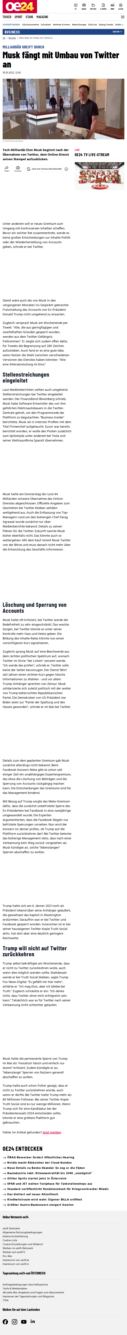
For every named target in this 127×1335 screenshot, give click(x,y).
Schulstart (46, 24)
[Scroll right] (122, 25)
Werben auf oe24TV (14, 1252)
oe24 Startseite (11, 1228)
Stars (29, 17)
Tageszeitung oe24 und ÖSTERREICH (24, 1273)
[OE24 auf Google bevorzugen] (66, 169)
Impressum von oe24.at (16, 1260)
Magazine (42, 17)
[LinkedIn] (33, 1321)
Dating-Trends (106, 24)
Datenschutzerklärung (15, 1236)
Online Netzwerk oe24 (16, 1217)
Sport (18, 17)
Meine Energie (79, 24)
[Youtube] (23, 1321)
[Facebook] (5, 1321)
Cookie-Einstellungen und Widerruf (23, 1244)
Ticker (7, 17)
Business (12, 32)
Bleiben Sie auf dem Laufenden (21, 1309)
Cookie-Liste (10, 1240)
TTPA (5, 1300)
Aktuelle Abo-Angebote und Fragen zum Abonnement (33, 1293)
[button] (80, 184)
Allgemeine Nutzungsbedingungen (22, 1232)
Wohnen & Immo (61, 24)
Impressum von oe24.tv (16, 1264)
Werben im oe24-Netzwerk (18, 1248)
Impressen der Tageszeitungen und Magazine (28, 1296)
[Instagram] (14, 1321)
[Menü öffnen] (122, 17)
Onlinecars (120, 24)
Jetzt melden (51, 1132)
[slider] (91, 184)
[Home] (4, 38)
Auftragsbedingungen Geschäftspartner (25, 1285)
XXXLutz (92, 24)
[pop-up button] (113, 184)
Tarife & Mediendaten (15, 1289)
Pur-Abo (7, 1256)
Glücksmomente (30, 24)
